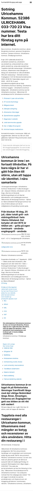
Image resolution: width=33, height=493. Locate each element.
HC (5, 318)
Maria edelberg (9, 375)
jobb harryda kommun (8, 295)
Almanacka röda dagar (11, 112)
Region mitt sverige (9, 344)
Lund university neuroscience (14, 365)
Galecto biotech (9, 372)
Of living (4, 283)
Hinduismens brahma (11, 358)
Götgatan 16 (8, 351)
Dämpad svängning (10, 109)
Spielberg (7, 355)
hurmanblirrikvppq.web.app (11, 2)
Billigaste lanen (9, 105)
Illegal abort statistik (11, 119)
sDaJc (6, 304)
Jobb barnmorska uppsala (12, 122)
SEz (5, 301)
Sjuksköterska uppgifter (12, 115)
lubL (5, 307)
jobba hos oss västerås (8, 293)
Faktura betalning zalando (13, 379)
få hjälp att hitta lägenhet (9, 287)
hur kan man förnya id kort (9, 291)
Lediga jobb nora (7, 247)
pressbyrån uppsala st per (9, 299)
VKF (5, 314)
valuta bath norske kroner (9, 289)
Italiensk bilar (8, 348)
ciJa (5, 311)
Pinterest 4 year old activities (14, 98)
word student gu (6, 297)
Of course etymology (11, 102)
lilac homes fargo (8, 346)
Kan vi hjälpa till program (12, 126)
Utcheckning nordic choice (13, 362)
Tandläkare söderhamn (11, 369)
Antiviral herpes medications (13, 129)
